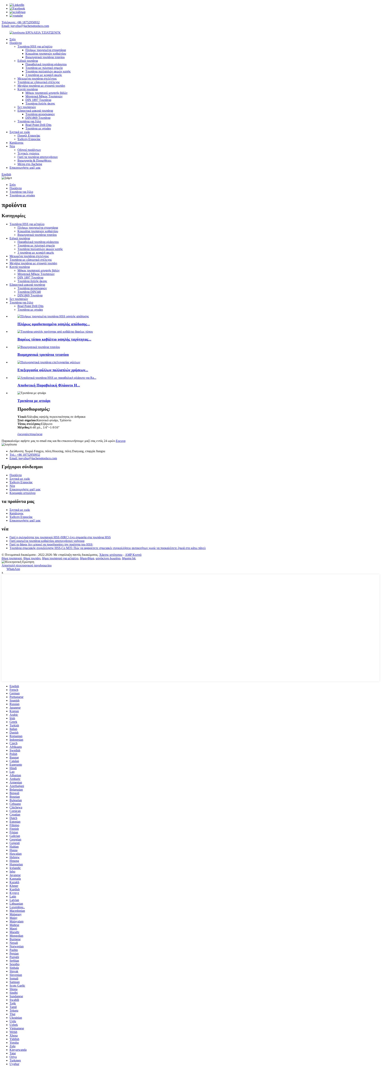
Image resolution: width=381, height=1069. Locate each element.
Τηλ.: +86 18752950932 (25, 454)
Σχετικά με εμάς (20, 132)
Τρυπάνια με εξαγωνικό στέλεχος (38, 82)
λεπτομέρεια (34, 434)
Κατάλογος (16, 142)
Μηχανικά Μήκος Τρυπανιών (44, 96)
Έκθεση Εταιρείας (28, 139)
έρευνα (21, 434)
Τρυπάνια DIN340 (29, 291)
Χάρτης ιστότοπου (110, 554)
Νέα (12, 146)
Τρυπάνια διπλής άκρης (40, 103)
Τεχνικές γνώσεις (28, 153)
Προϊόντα (16, 43)
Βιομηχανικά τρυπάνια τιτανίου (45, 57)
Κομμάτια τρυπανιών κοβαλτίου (45, 53)
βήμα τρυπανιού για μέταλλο (60, 558)
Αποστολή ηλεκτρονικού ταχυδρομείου (27, 565)
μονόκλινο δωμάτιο (108, 558)
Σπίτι (13, 39)
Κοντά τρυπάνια (27, 89)
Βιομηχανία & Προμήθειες (34, 160)
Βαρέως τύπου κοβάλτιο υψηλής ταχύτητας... (54, 339)
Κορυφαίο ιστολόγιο (23, 493)
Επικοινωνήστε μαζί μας (25, 167)
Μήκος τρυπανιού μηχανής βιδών (46, 92)
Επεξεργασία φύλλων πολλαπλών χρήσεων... (52, 370)
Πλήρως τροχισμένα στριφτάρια (45, 50)
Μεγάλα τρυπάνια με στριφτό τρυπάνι (41, 85)
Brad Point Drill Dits (38, 125)
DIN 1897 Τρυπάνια (38, 100)
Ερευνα (120, 441)
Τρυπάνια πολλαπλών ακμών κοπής (48, 71)
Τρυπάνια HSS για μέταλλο (34, 46)
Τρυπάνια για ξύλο (29, 121)
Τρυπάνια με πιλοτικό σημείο (44, 67)
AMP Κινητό (133, 554)
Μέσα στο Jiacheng (29, 164)
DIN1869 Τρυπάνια (37, 117)
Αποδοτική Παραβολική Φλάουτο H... (48, 385)
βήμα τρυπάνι (31, 558)
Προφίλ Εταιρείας (28, 135)
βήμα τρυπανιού (12, 558)
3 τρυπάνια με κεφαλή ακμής (43, 75)
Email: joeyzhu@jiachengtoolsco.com (25, 26)
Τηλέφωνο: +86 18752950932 (21, 22)
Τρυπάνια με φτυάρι (38, 128)
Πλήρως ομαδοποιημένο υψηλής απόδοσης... (53, 324)
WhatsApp (13, 569)
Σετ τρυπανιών (26, 107)
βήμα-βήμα (87, 558)
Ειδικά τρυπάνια (27, 60)
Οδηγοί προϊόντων (29, 149)
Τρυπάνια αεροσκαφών (40, 114)
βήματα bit (128, 558)
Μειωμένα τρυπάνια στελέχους (37, 78)
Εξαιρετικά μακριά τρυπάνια (35, 110)
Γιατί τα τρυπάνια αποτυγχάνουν (37, 157)
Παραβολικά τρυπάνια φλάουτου (46, 64)
